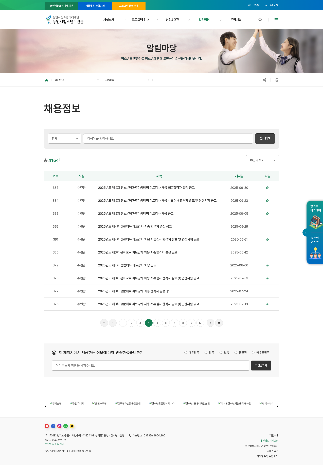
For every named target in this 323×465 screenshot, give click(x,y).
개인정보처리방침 (269, 440)
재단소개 (273, 435)
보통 (226, 352)
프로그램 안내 (140, 20)
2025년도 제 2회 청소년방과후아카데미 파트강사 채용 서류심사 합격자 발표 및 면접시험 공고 (157, 201)
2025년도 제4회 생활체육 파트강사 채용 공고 (127, 265)
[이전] (113, 323)
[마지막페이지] (219, 323)
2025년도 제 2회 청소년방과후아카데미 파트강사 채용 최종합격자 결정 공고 (146, 188)
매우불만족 (263, 352)
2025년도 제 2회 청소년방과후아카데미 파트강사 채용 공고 (135, 214)
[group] (55, 406)
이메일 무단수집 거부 (267, 456)
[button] (76, 80)
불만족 (243, 352)
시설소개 (108, 20)
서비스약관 (272, 451)
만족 (211, 352)
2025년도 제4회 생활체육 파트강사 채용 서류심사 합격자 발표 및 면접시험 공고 (148, 239)
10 (200, 322)
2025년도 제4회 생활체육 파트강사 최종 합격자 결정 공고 (135, 226)
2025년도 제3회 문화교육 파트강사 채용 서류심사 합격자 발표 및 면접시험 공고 (148, 278)
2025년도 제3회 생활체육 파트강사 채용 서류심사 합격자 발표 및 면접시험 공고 (148, 304)
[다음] (210, 323)
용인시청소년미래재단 (61, 5)
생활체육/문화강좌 (95, 5)
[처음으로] (104, 323)
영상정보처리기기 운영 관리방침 (261, 446)
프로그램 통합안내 (128, 5)
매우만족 (194, 352)
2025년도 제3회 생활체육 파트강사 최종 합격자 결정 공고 (135, 291)
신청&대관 (172, 20)
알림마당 (204, 20)
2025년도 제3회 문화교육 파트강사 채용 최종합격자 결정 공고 (137, 252)
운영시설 (235, 20)
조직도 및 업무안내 (54, 444)
